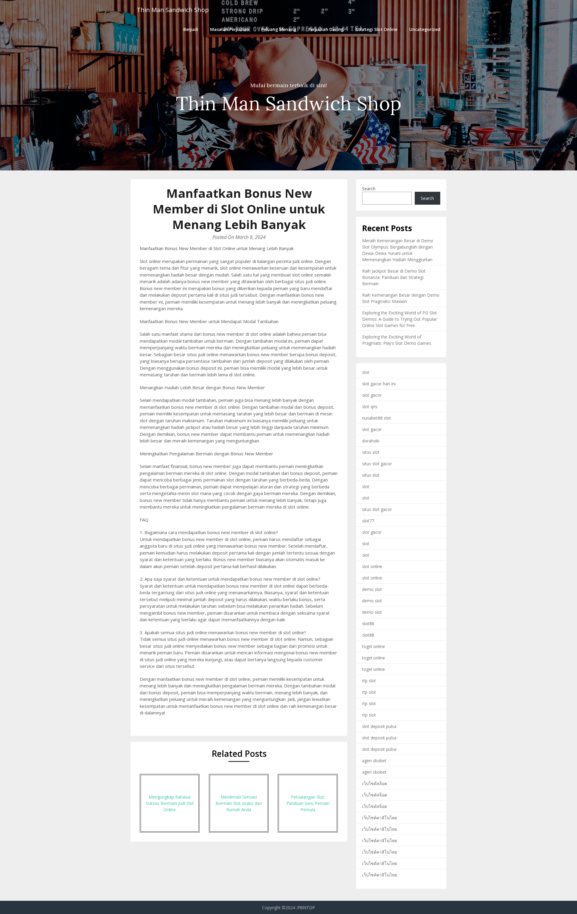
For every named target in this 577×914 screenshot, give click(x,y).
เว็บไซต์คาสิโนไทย (379, 818)
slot (365, 372)
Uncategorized (424, 29)
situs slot (371, 452)
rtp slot (369, 680)
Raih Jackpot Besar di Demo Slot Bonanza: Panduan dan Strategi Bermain (394, 277)
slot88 (368, 623)
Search (368, 188)
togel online (373, 646)
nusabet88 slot (376, 418)
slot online (372, 566)
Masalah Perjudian (229, 29)
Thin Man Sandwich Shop (173, 10)
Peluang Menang (278, 29)
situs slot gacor (377, 463)
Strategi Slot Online (376, 29)
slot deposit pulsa (379, 726)
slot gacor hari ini (378, 384)
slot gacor (372, 395)
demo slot (372, 589)
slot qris (369, 406)
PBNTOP (306, 907)
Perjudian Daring (325, 29)
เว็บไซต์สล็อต (374, 783)
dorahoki (370, 441)
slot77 (368, 521)
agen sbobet (374, 760)
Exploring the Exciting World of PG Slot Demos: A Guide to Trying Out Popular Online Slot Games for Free (399, 319)
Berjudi (190, 29)
